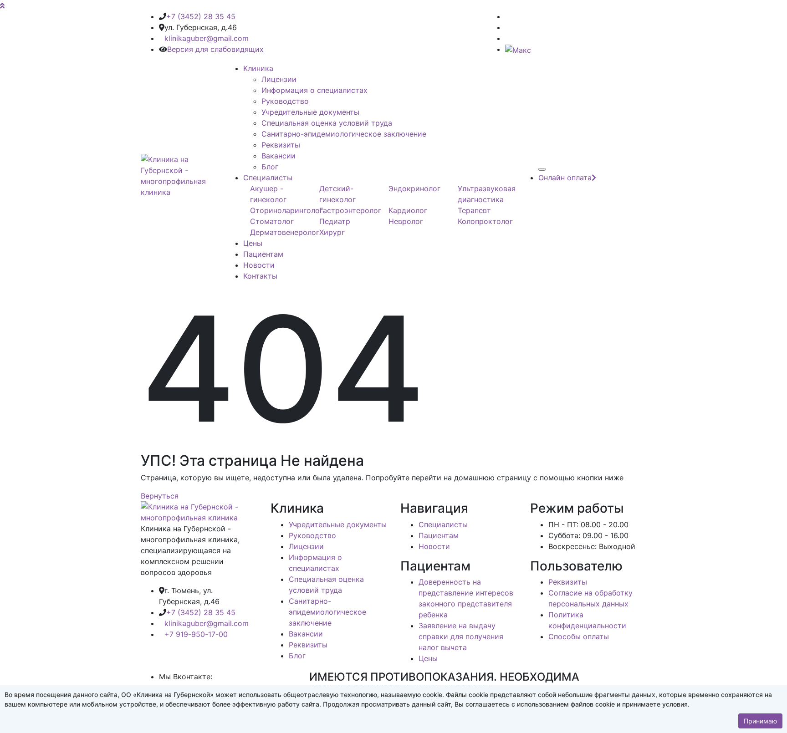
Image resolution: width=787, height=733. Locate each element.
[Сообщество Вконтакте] (508, 16)
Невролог (405, 221)
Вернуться (160, 495)
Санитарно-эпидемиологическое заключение (343, 133)
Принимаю (760, 721)
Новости (259, 265)
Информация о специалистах (314, 90)
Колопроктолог (485, 221)
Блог (269, 166)
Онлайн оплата (565, 177)
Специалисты (267, 177)
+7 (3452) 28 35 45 (200, 16)
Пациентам (263, 254)
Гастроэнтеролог (350, 210)
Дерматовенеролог (284, 232)
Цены (252, 243)
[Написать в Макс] (518, 49)
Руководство (285, 101)
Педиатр (334, 221)
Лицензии (278, 79)
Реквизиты (280, 144)
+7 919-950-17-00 (196, 634)
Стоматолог (272, 221)
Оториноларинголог (286, 210)
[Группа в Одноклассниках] (508, 27)
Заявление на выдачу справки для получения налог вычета (461, 636)
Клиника (258, 68)
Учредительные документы (310, 112)
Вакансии (278, 155)
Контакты (260, 275)
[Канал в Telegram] (508, 38)
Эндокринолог (414, 188)
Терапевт (474, 210)
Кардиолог (407, 210)
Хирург (332, 232)
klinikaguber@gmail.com (206, 38)
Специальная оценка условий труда (326, 122)
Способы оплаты (578, 636)
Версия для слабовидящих (215, 49)
